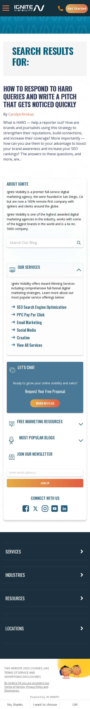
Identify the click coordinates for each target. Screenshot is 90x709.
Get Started (77, 8)
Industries (15, 575)
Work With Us (45, 403)
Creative (23, 338)
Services (13, 551)
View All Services (29, 345)
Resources (15, 598)
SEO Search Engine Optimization (41, 307)
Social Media (26, 330)
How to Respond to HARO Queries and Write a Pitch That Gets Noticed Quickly (40, 96)
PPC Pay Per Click (31, 315)
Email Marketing (29, 322)
